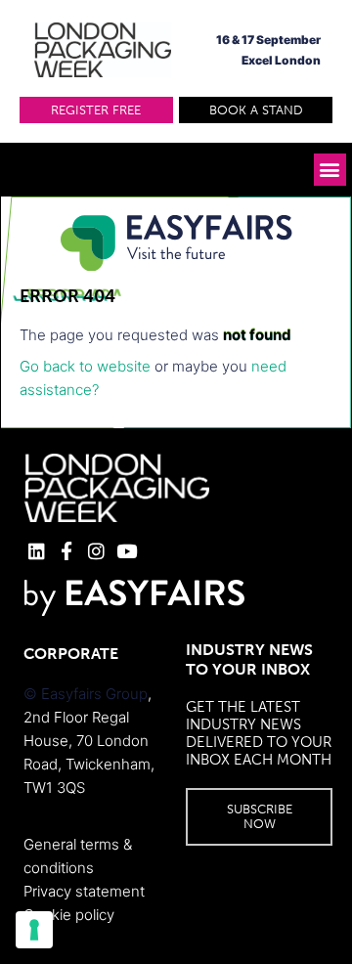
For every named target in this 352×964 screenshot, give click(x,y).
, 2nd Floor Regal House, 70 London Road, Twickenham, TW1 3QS (88, 740)
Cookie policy (68, 914)
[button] (96, 110)
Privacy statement (84, 891)
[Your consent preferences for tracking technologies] (34, 929)
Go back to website (85, 366)
